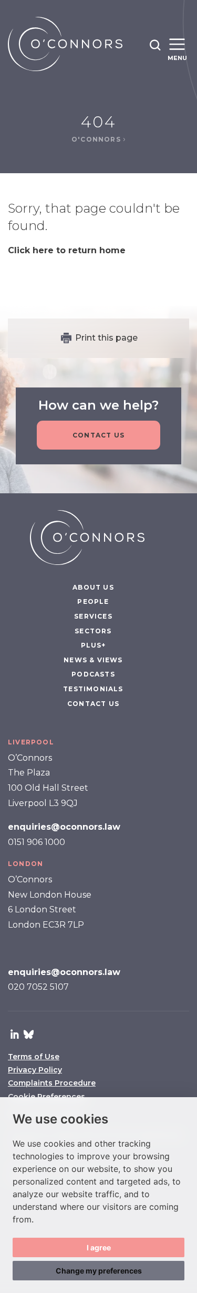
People (93, 601)
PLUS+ (93, 645)
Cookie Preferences (46, 1096)
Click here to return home (67, 250)
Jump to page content (98, 5)
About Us (93, 587)
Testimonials (93, 689)
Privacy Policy (35, 1070)
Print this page (106, 338)
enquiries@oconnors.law (64, 827)
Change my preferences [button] (99, 1270)
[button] (155, 44)
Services (93, 616)
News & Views (93, 660)
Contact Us (98, 435)
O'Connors (97, 139)
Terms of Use (33, 1056)
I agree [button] (99, 1247)
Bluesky (28, 1034)
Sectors (93, 631)
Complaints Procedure (52, 1083)
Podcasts (93, 674)
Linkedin (15, 1034)
